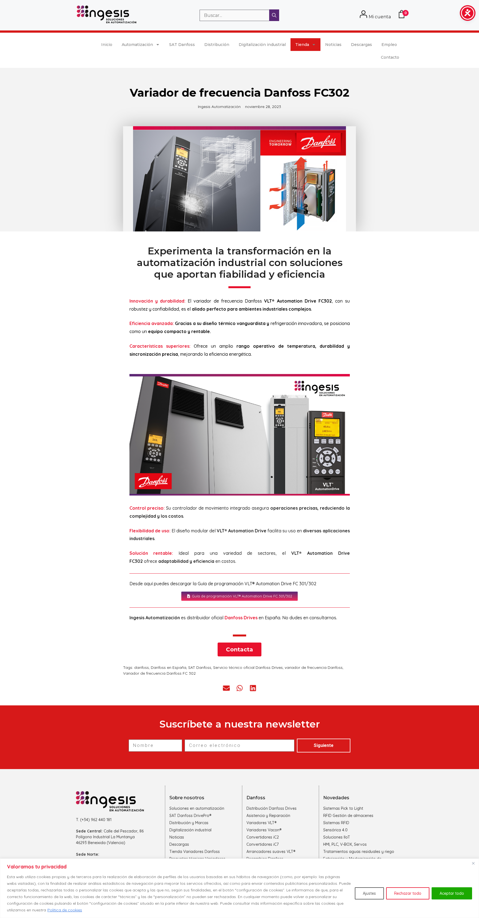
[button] (226, 688)
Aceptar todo (452, 893)
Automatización (137, 44)
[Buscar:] (235, 15)
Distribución (216, 44)
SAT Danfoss (182, 44)
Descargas (361, 44)
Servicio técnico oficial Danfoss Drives (248, 667)
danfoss (141, 667)
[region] (239, 888)
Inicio (106, 44)
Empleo (389, 44)
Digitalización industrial (262, 44)
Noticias (333, 44)
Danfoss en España (168, 667)
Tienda (302, 44)
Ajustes (369, 893)
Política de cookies (64, 909)
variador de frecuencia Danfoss (314, 667)
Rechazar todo (407, 893)
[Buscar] (274, 15)
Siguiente (323, 745)
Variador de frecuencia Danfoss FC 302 (159, 673)
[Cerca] (473, 863)
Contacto (390, 57)
